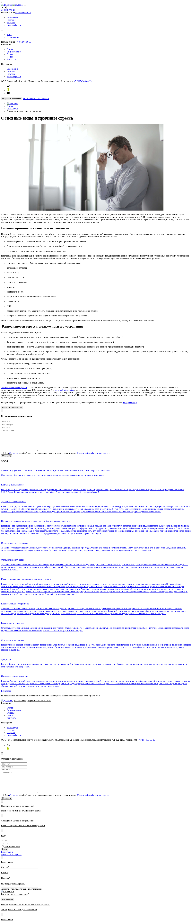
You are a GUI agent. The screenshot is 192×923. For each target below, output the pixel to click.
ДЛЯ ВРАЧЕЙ (8, 10)
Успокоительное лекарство (14, 387)
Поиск (10, 57)
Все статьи (6, 691)
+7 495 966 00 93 (23, 42)
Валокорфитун (14, 25)
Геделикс (11, 20)
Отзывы (10, 54)
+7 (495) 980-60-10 (146, 740)
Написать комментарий (12, 407)
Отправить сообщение (11, 99)
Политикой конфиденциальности (93, 453)
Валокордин (12, 17)
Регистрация (13, 37)
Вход (9, 34)
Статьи (10, 49)
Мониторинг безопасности (36, 98)
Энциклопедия (14, 51)
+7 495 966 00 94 (23, 12)
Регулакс (11, 22)
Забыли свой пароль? (11, 854)
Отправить (6, 456)
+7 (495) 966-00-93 (83, 81)
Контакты (11, 59)
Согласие (13, 453)
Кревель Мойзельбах (64, 390)
